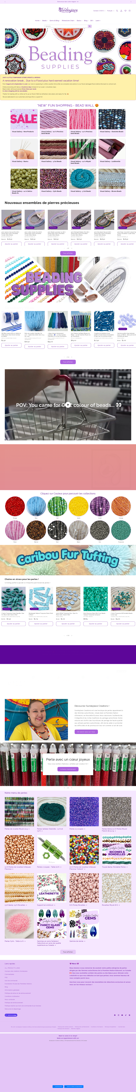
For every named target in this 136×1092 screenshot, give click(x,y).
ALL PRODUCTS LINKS (12, 968)
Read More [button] (42, 688)
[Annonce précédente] (5, 2)
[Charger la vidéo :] (68, 404)
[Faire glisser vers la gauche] (64, 248)
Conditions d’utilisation (97, 1026)
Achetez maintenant (68, 769)
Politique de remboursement (14, 1002)
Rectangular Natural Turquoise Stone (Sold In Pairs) (41, 614)
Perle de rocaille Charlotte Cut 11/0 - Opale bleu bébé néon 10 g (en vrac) (34, 335)
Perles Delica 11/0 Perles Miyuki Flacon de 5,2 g (114, 830)
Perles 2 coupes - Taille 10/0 (48, 867)
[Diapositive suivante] (72, 788)
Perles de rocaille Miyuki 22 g (16, 829)
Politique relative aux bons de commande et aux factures (23, 1005)
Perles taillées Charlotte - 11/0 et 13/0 (50, 830)
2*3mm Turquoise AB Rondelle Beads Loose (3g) (122, 614)
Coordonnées (121, 1026)
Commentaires (9, 974)
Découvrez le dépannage (13, 1009)
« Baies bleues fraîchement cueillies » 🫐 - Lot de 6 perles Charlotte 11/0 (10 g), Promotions (57, 335)
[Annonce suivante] (131, 2)
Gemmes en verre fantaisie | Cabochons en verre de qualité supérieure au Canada (49, 943)
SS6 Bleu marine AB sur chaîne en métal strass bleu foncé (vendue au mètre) (11, 335)
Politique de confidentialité (82, 1026)
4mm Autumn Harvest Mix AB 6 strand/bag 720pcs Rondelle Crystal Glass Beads (10, 232)
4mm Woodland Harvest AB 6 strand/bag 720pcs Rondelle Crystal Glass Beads (102, 232)
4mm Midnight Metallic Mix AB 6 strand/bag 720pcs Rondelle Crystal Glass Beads (80, 232)
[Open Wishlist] (125, 11)
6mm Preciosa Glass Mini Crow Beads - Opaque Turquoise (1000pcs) (95, 614)
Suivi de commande (11, 980)
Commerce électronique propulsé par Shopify (44, 1026)
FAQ (6, 977)
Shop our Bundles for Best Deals (26, 469)
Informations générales (12, 990)
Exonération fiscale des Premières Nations (18, 983)
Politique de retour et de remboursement (18, 993)
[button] (117, 11)
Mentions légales (75, 1028)
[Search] (90, 26)
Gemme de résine (76, 941)
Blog (6, 987)
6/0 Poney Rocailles (77, 905)
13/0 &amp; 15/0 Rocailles (15, 905)
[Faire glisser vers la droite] (72, 248)
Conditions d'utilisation (12, 996)
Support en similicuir (45, 905)
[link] (24, 123)
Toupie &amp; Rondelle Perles (114, 867)
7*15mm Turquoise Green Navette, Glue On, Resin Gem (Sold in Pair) (12, 614)
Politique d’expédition (110, 1026)
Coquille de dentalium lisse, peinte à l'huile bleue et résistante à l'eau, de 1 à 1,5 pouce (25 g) (104, 335)
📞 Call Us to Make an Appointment (73, 1086)
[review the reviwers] (51, 676)
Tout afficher (68, 253)
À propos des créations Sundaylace (16, 971)
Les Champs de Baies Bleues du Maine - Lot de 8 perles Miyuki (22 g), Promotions (81, 335)
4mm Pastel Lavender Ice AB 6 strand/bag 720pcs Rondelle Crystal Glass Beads (56, 232)
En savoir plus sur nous (86, 732)
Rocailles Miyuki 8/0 (110, 905)
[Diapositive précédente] (64, 788)
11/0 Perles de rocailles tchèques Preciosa (18, 868)
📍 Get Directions (58, 1086)
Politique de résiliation (63, 1028)
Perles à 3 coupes (76, 829)
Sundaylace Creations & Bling (23, 1026)
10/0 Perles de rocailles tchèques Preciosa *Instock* (83, 868)
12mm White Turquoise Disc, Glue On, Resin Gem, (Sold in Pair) (67, 614)
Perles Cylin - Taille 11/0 (14, 941)
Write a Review (121, 671)
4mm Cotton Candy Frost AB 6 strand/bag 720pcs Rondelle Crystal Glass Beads (33, 232)
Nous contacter (10, 999)
